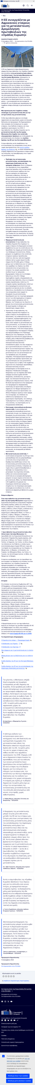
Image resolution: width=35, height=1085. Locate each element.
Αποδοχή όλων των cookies (18, 1076)
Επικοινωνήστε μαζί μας (9, 1023)
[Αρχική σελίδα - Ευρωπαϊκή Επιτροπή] (5, 5)
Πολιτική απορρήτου (8, 1039)
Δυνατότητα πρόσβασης (9, 1045)
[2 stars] (4, 976)
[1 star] (3, 976)
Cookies (3, 1035)
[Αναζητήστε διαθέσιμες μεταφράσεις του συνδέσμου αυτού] (16, 149)
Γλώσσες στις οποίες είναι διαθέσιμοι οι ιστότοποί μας (17, 1031)
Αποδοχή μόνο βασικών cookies (19, 1081)
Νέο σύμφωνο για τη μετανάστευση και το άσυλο (17, 650)
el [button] (23, 5)
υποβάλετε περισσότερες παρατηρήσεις (16, 981)
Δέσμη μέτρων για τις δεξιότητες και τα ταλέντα (17, 655)
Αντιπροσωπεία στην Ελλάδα (10, 966)
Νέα (4, 15)
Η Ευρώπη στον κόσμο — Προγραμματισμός (15, 640)
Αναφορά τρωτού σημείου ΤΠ (10, 1027)
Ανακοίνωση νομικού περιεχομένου (12, 1042)
